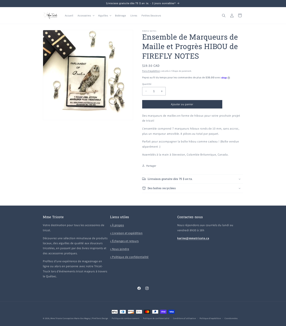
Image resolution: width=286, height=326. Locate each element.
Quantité (146, 83)
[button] (85, 15)
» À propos (117, 225)
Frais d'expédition (151, 71)
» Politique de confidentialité (129, 257)
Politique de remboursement (125, 318)
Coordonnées (231, 318)
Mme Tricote (56, 318)
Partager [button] (151, 165)
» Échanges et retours (124, 241)
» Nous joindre (119, 249)
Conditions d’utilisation (184, 318)
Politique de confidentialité (156, 318)
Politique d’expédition (210, 318)
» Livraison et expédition (126, 233)
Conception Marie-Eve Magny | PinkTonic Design (85, 318)
